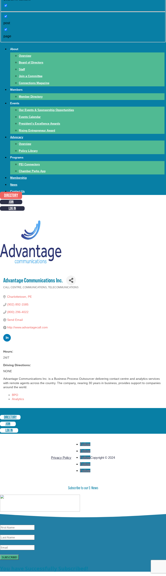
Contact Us (17, 191)
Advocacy (16, 137)
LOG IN (12, 208)
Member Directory (31, 96)
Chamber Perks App (32, 171)
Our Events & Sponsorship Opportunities (46, 110)
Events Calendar (30, 117)
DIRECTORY (11, 195)
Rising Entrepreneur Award (37, 130)
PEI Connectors (29, 164)
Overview (25, 55)
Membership (18, 177)
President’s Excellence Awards (39, 123)
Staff (22, 69)
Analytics (18, 399)
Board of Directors (31, 62)
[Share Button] (71, 280)
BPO (15, 395)
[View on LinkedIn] (7, 340)
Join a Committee (30, 76)
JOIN (11, 202)
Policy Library (28, 150)
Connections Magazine (34, 83)
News (13, 184)
